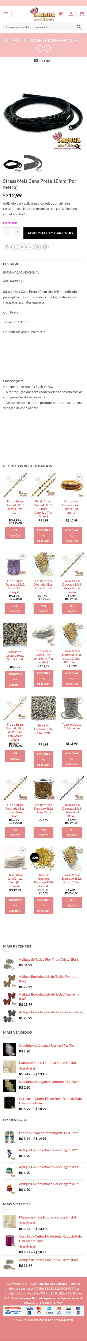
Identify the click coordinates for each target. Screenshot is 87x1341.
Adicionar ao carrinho (50, 233)
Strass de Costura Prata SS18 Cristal (15, 655)
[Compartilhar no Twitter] (22, 246)
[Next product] (39, 48)
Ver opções (15, 533)
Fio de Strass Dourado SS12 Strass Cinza (43, 808)
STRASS (12, 40)
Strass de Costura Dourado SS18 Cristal (43, 880)
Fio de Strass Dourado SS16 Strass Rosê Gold (15, 810)
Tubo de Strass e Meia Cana (53, 40)
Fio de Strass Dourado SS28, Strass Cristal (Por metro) (72, 656)
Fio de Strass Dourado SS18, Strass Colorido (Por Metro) (43, 509)
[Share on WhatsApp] (7, 246)
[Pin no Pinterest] (37, 246)
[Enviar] (79, 27)
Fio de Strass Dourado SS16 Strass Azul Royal (71, 810)
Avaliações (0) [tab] (13, 281)
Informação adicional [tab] (21, 272)
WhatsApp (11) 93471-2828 (42, 1303)
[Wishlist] (60, 13)
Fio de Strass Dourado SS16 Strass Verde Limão (71, 586)
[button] (5, 13)
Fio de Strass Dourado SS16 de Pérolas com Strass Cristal (15, 732)
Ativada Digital (63, 1320)
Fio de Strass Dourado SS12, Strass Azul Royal (15, 586)
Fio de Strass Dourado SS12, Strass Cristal (72, 878)
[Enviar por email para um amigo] (29, 246)
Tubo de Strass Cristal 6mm (71, 726)
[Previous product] (47, 48)
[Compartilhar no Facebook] (14, 246)
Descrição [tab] (11, 264)
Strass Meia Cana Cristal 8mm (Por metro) (15, 880)
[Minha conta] (71, 13)
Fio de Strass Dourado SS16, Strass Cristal (43, 584)
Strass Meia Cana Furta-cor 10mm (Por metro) (43, 656)
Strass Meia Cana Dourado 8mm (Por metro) (71, 507)
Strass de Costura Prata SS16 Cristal (43, 729)
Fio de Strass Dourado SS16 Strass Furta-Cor (15, 507)
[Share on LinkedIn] (45, 246)
